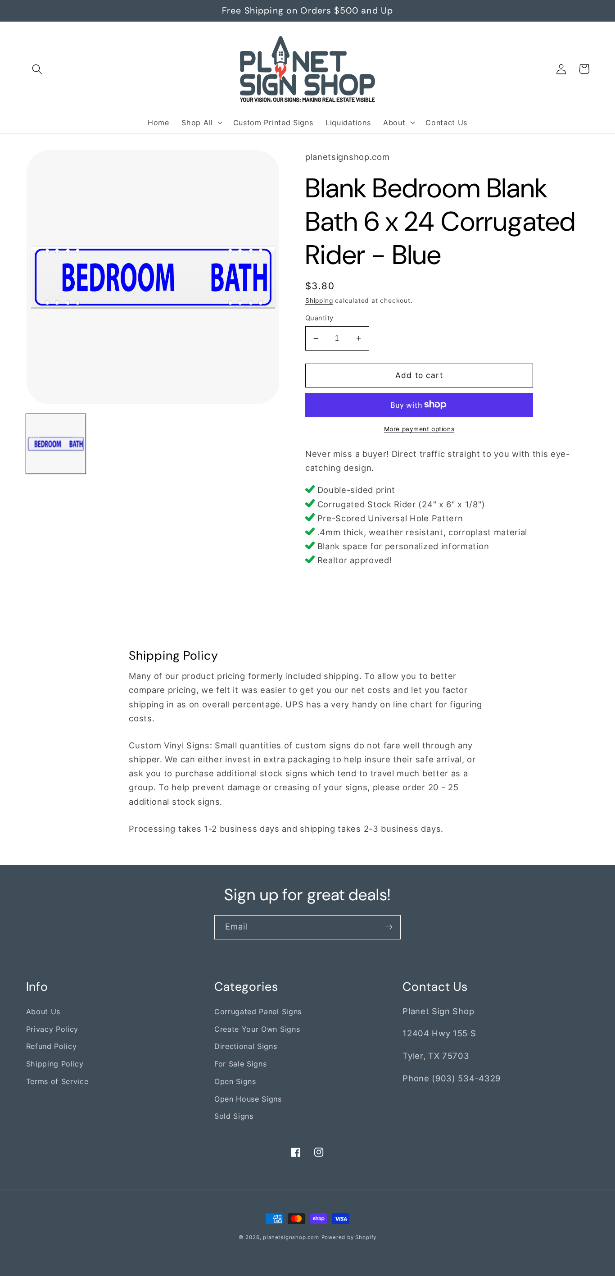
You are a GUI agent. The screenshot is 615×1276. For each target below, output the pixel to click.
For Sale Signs (240, 1063)
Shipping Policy (55, 1063)
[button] (37, 69)
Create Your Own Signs (257, 1029)
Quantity (319, 318)
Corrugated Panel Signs (258, 1011)
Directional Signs (245, 1046)
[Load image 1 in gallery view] (56, 444)
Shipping (319, 300)
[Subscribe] (388, 927)
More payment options (419, 429)
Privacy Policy (52, 1029)
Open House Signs (248, 1098)
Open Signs (235, 1081)
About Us (43, 1011)
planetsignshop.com (291, 1237)
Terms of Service (57, 1081)
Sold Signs (233, 1116)
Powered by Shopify (349, 1237)
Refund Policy (51, 1046)
